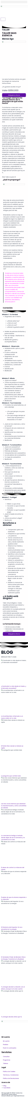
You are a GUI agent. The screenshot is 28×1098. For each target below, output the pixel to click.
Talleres (5, 1063)
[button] (14, 2)
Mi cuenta (6, 1041)
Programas (6, 1060)
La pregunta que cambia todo (11, 776)
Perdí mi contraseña (9, 1048)
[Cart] (3, 19)
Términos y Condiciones (11, 1075)
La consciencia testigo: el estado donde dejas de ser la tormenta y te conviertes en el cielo (13, 837)
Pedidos (5, 1044)
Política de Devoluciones (11, 1078)
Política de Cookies (9, 1071)
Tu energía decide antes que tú (11, 1017)
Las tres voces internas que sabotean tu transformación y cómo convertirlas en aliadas (13, 806)
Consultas (6, 1056)
